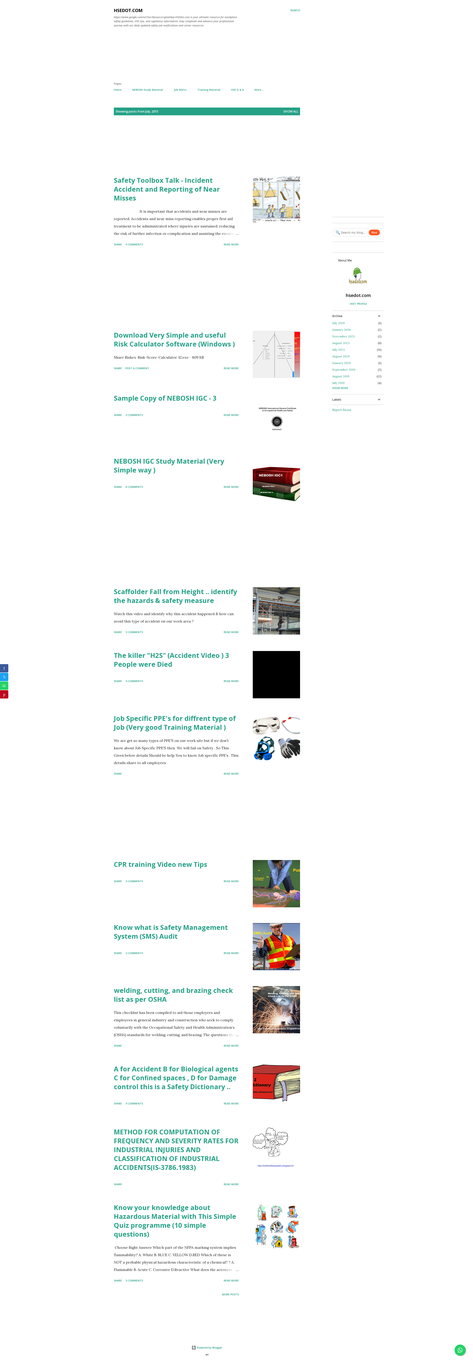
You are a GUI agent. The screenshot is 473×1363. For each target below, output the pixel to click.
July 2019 (338, 383)
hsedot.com (128, 10)
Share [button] (118, 244)
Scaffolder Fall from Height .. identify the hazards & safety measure (175, 596)
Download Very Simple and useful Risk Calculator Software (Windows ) (174, 340)
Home (117, 89)
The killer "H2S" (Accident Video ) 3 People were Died (171, 660)
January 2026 (341, 330)
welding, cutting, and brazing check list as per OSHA (173, 995)
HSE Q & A (237, 89)
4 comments (134, 244)
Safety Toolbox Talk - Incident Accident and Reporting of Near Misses (167, 189)
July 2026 (338, 323)
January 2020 (341, 363)
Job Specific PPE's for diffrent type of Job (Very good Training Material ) (175, 723)
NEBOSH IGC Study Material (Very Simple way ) (169, 466)
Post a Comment (137, 368)
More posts (230, 1294)
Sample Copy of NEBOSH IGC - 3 (165, 398)
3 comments (134, 632)
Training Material (208, 89)
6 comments (134, 487)
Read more (231, 244)
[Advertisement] (207, 56)
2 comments (134, 415)
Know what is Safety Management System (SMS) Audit (171, 932)
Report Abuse (341, 410)
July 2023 (338, 349)
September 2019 (343, 369)
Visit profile (358, 303)
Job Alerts (180, 89)
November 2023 (343, 336)
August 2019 (340, 376)
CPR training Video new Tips (160, 864)
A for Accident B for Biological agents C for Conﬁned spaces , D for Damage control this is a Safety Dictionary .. (176, 1077)
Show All (290, 111)
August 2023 (341, 343)
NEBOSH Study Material (147, 89)
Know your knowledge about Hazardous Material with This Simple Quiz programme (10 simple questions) (175, 1221)
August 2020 (341, 356)
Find (374, 232)
